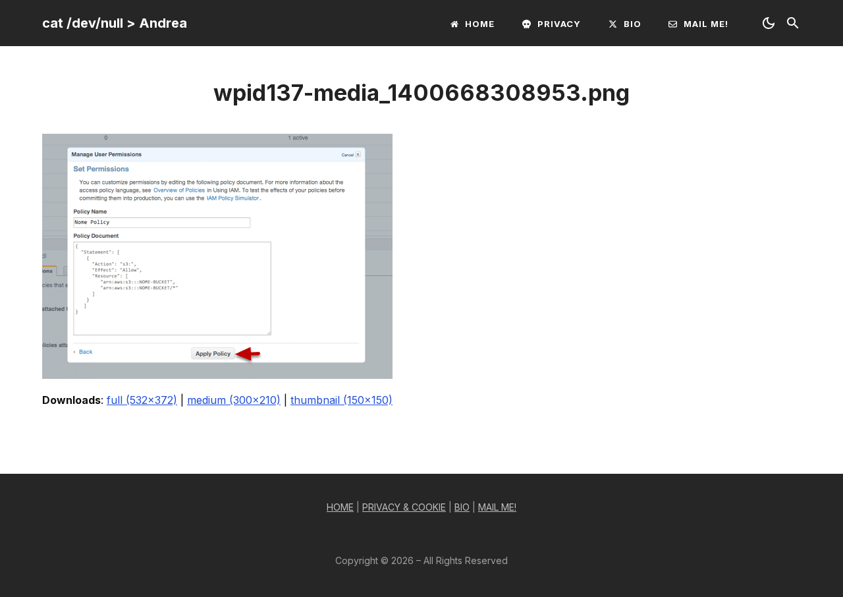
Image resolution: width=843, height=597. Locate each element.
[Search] (793, 23)
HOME (340, 507)
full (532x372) (142, 400)
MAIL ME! (497, 507)
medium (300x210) (234, 400)
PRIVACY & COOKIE (404, 507)
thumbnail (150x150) (341, 400)
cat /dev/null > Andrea (114, 23)
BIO (462, 507)
